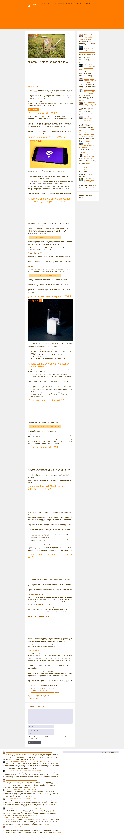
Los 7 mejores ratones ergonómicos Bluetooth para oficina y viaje (90, 104)
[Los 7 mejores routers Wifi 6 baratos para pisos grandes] (81, 144)
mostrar (36, 109)
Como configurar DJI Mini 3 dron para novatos (89, 167)
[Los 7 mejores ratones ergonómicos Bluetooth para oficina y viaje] (81, 104)
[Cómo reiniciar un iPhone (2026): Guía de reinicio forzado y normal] (81, 66)
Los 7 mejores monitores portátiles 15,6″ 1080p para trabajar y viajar (24, 808)
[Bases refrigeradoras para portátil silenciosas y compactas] (81, 80)
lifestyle (76, 3)
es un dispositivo (42, 116)
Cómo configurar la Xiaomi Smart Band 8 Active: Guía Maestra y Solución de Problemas (29, 752)
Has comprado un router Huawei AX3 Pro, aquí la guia (45, 692)
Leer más (92, 45)
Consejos (31, 695)
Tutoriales (47, 695)
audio (49, 3)
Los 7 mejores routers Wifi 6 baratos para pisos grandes (87, 145)
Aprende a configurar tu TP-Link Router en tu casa (44, 688)
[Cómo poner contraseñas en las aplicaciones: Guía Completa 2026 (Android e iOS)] (81, 48)
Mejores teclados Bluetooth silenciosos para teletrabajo (17, 817)
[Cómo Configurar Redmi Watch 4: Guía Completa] (81, 156)
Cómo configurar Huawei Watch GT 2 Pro (38, 696)
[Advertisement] (62, 20)
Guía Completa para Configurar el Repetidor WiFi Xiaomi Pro (90, 180)
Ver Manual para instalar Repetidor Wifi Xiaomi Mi (45, 426)
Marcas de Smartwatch (34, 698)
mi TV (81, 3)
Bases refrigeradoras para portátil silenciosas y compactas (90, 80)
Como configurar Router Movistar (45, 237)
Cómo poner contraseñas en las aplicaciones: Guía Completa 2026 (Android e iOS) (27, 761)
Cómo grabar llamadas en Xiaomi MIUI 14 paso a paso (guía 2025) (90, 91)
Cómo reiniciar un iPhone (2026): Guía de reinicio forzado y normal (23, 770)
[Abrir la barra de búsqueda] (40, 7)
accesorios (42, 3)
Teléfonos (88, 3)
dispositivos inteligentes (58, 3)
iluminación (69, 3)
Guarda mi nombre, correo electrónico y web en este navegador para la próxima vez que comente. (50, 737)
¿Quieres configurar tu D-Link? (39, 690)
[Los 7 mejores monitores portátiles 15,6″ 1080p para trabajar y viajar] (81, 118)
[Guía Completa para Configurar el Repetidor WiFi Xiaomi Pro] (81, 179)
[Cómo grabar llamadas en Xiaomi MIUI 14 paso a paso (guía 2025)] (81, 91)
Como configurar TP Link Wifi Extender (45, 275)
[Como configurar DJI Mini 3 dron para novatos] (81, 167)
